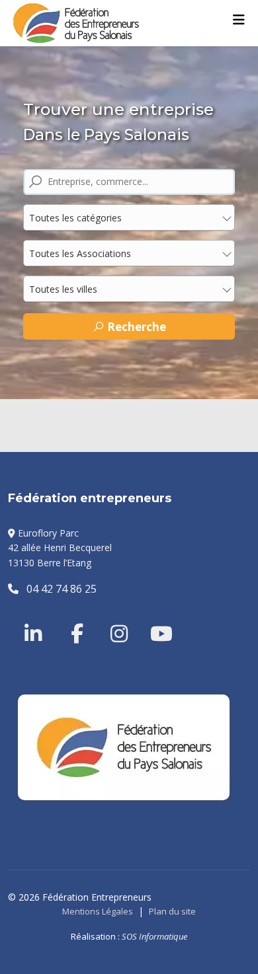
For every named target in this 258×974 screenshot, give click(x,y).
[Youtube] (150, 618)
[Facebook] (71, 618)
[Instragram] (110, 618)
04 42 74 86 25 (58, 588)
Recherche (135, 326)
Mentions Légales (97, 911)
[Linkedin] (34, 618)
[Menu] (239, 20)
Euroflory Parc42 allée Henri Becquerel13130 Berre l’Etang (60, 548)
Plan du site (172, 911)
